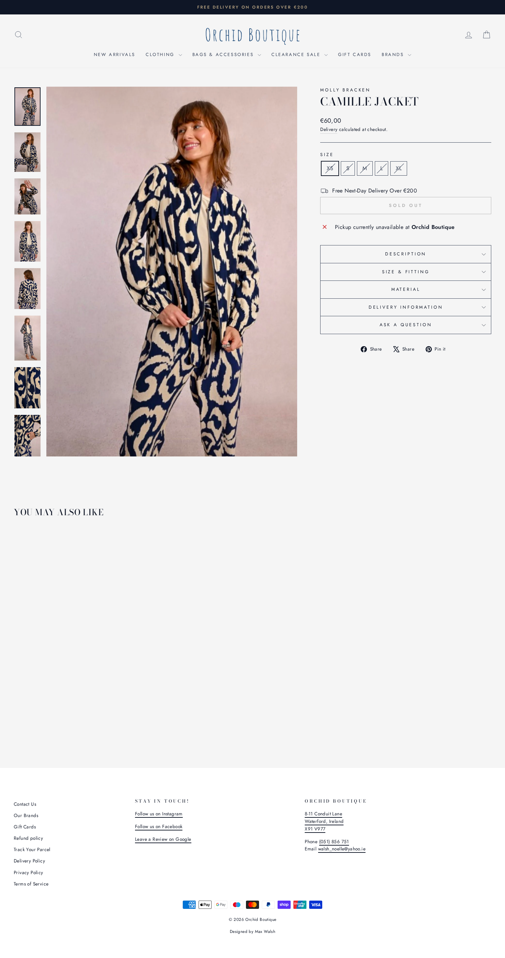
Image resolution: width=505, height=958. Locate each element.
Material (405, 289)
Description (405, 254)
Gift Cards (354, 54)
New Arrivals (114, 54)
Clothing (161, 54)
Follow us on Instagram (159, 813)
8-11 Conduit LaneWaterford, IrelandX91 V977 (324, 821)
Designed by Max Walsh (252, 931)
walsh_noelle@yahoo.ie (342, 848)
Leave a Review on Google (163, 839)
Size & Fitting (406, 271)
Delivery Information (406, 307)
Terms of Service (31, 883)
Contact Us (25, 804)
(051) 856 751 (334, 841)
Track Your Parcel (32, 849)
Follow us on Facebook (158, 826)
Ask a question (406, 324)
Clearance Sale (297, 54)
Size (327, 154)
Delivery (328, 129)
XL (399, 168)
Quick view (70, 695)
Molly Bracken (345, 90)
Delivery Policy (29, 860)
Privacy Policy (28, 872)
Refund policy (28, 838)
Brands (394, 54)
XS (330, 168)
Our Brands (26, 815)
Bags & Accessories (224, 54)
